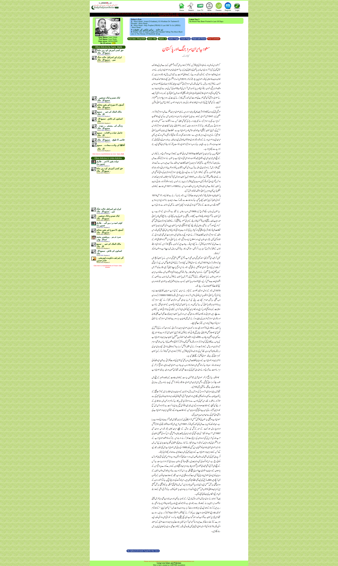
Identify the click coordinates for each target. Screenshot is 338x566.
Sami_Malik (112, 37)
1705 (114, 43)
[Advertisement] (108, 79)
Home (181, 10)
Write (209, 10)
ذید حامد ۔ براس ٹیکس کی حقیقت (148, 30)
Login (237, 10)
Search (191, 10)
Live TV (200, 10)
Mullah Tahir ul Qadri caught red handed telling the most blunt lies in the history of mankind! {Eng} (156, 33)
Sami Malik (112, 39)
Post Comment (213, 39)
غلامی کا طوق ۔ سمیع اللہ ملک (111, 140)
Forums (219, 10)
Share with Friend (199, 39)
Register (228, 10)
